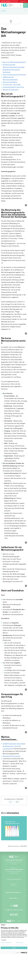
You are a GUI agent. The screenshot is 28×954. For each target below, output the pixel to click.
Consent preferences (6, 942)
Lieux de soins (13, 898)
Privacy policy (19, 942)
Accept (14, 948)
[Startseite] (7, 5)
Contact (13, 884)
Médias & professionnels (13, 892)
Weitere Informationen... (11, 89)
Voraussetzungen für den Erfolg (13, 87)
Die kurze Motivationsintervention (14, 75)
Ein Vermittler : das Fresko (12, 84)
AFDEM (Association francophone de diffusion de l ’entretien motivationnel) (14, 746)
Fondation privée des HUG (14, 910)
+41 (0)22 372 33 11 (14, 879)
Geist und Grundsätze (10, 82)
